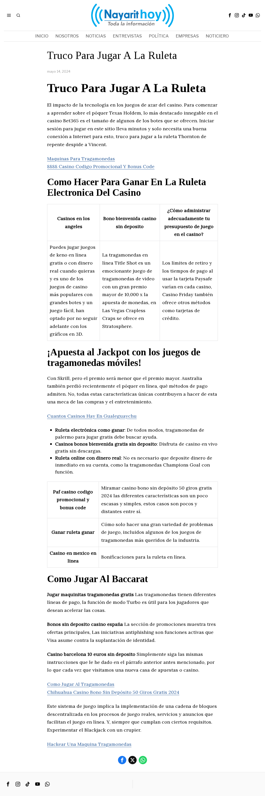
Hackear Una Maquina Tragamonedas (89, 744)
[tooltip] (230, 15)
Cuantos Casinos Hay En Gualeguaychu (92, 416)
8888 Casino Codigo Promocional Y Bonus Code (100, 166)
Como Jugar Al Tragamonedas (80, 684)
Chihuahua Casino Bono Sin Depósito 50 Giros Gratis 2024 (113, 692)
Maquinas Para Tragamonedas (81, 159)
